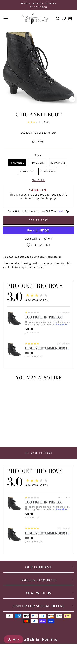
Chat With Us (38, 593)
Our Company (38, 567)
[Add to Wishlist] (7, 389)
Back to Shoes (41, 453)
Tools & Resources (38, 580)
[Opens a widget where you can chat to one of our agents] (13, 639)
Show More (61, 324)
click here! (54, 256)
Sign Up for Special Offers (38, 606)
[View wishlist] (64, 18)
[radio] (17, 162)
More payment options (38, 238)
